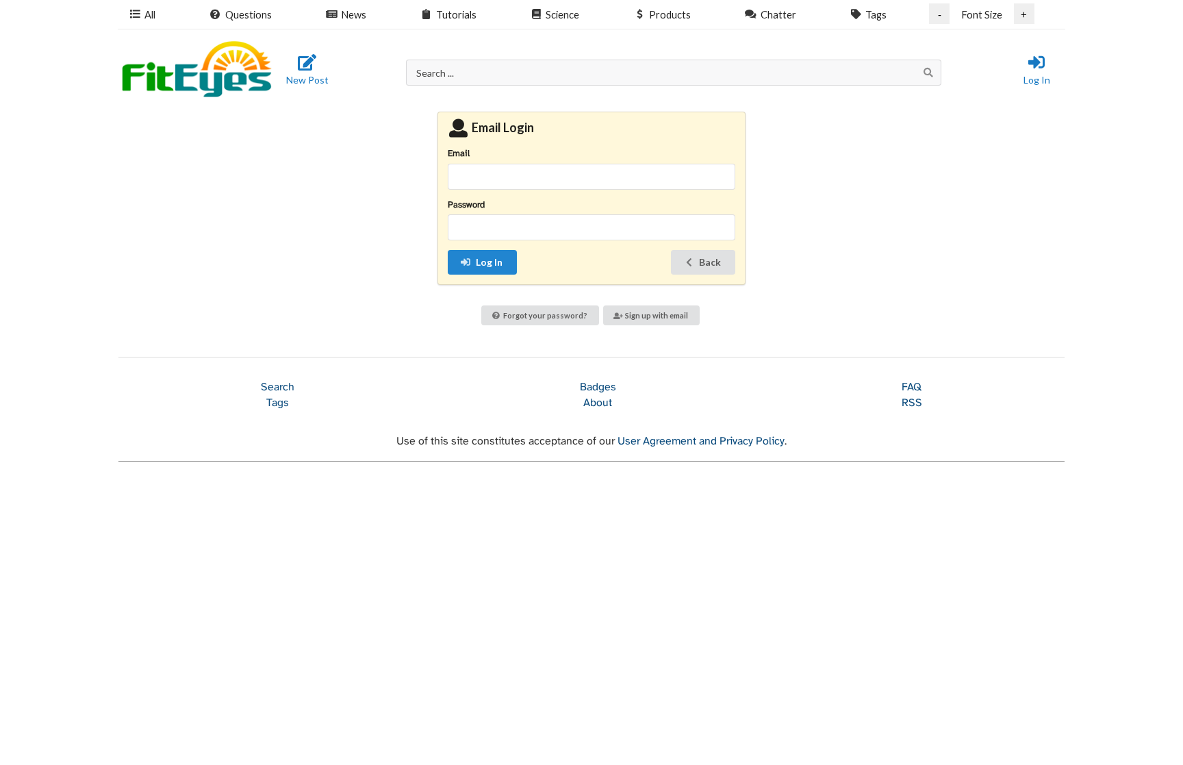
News (353, 14)
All (149, 14)
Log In (1036, 80)
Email (459, 153)
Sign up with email (656, 315)
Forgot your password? (545, 315)
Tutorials (456, 14)
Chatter (778, 14)
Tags (876, 14)
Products (670, 14)
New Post (307, 80)
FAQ (911, 387)
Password (466, 205)
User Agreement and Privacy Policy (701, 441)
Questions (248, 14)
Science (562, 14)
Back (710, 262)
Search (277, 387)
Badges (598, 387)
